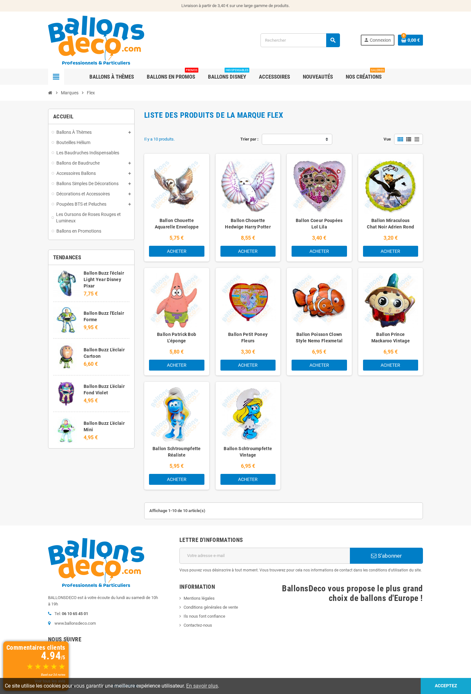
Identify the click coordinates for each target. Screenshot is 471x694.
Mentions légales (199, 598)
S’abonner (389, 556)
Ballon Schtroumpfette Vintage (248, 452)
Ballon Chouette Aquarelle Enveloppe (177, 223)
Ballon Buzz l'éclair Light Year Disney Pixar (104, 279)
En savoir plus (202, 686)
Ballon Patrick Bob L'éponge (176, 337)
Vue (387, 139)
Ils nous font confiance (204, 616)
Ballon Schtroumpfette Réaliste (177, 452)
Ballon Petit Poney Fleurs (248, 337)
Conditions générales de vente (211, 607)
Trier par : (249, 139)
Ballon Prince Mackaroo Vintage (390, 337)
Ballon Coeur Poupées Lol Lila (319, 223)
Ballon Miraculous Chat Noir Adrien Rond (390, 223)
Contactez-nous (198, 625)
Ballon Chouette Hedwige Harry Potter (248, 223)
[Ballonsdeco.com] (96, 39)
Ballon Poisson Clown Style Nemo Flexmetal (319, 337)
